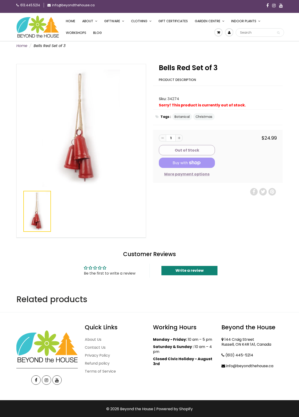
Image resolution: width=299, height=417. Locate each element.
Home (70, 21)
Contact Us (95, 347)
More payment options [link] (187, 174)
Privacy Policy (97, 355)
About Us (93, 339)
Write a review (189, 270)
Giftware (112, 21)
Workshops (76, 32)
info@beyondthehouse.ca (73, 5)
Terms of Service (100, 371)
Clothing (139, 21)
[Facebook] (267, 6)
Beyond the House (136, 409)
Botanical (182, 116)
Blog (97, 32)
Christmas (204, 116)
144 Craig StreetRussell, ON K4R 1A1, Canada (246, 342)
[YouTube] (281, 6)
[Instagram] (274, 6)
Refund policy (97, 363)
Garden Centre (207, 21)
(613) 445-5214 (239, 355)
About (87, 21)
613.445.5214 (30, 5)
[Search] (278, 32)
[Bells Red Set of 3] (81, 128)
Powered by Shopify (174, 409)
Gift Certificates (173, 21)
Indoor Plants (243, 21)
